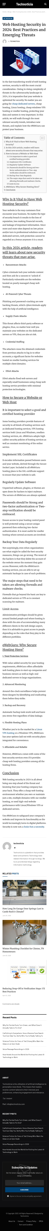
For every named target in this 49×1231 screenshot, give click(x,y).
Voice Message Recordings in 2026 (16, 1049)
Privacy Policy (31, 1221)
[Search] (45, 4)
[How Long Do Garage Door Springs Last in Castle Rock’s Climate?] (24, 892)
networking (8, 18)
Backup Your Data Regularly (21, 176)
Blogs (9, 12)
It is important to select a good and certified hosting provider (23, 157)
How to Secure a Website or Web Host (22, 153)
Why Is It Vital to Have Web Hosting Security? (21, 143)
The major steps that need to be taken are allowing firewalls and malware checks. (26, 179)
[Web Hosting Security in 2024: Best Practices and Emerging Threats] (24, 61)
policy (31, 1196)
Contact (20, 1221)
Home (4, 12)
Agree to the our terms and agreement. (25, 1196)
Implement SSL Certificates (20, 162)
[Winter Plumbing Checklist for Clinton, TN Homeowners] (24, 932)
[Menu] (4, 4)
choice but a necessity (33, 826)
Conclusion (10, 190)
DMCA (41, 1221)
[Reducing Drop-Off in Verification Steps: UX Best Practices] (24, 972)
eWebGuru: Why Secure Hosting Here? (22, 187)
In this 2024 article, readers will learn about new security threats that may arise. (24, 149)
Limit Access (14, 184)
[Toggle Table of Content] (41, 138)
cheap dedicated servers (23, 103)
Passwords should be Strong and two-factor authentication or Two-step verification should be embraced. (25, 170)
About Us (12, 1221)
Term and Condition (26, 1225)
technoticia (15, 41)
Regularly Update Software (20, 165)
